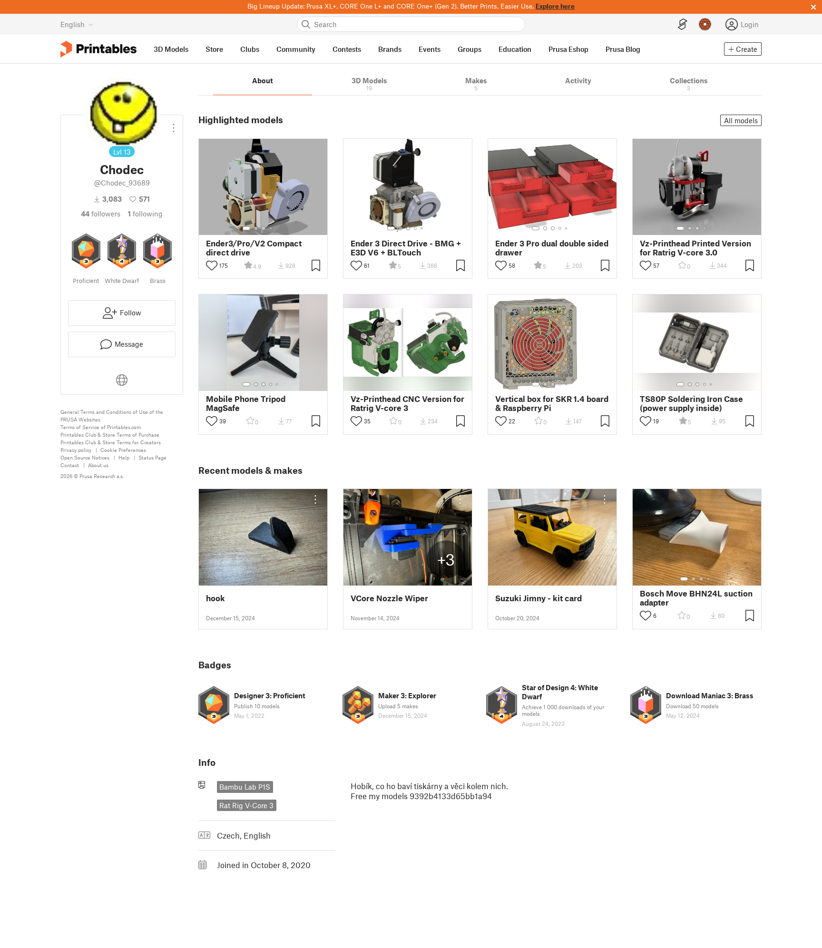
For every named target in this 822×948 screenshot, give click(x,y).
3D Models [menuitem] (171, 49)
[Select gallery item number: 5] (278, 228)
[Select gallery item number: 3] (263, 228)
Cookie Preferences (123, 450)
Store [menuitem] (214, 49)
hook (215, 598)
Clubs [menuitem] (249, 49)
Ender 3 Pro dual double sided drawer (551, 248)
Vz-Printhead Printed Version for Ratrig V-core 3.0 (695, 248)
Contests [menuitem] (347, 49)
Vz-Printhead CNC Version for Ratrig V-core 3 (407, 403)
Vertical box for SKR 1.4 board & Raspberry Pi (551, 403)
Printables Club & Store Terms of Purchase (109, 434)
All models (741, 120)
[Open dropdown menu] (173, 124)
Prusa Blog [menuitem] (623, 49)
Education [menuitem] (515, 49)
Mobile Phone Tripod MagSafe (245, 403)
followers (100, 213)
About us (98, 465)
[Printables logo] (98, 49)
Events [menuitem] (429, 49)
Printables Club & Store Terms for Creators (110, 442)
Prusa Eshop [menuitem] (568, 49)
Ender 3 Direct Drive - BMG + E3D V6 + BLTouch (406, 248)
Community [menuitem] (295, 49)
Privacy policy (75, 450)
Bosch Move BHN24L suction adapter (696, 598)
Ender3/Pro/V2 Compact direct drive (254, 248)
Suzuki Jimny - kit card (538, 598)
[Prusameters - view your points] (705, 24)
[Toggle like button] (211, 265)
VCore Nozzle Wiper (389, 598)
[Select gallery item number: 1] (246, 228)
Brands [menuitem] (389, 49)
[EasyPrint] (682, 24)
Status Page (152, 457)
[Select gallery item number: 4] (271, 228)
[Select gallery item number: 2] (256, 228)
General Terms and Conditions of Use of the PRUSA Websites (111, 415)
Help (123, 457)
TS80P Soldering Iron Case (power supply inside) (691, 403)
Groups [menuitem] (469, 49)
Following (145, 213)
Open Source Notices (84, 457)
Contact (69, 465)
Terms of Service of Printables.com (100, 427)
